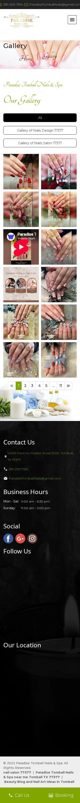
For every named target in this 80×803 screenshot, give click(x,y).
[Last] (68, 386)
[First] (12, 386)
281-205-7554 (13, 4)
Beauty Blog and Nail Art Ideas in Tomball (39, 782)
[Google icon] (20, 538)
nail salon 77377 (17, 772)
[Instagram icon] (32, 538)
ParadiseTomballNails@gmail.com (35, 478)
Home (25, 58)
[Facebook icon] (8, 538)
